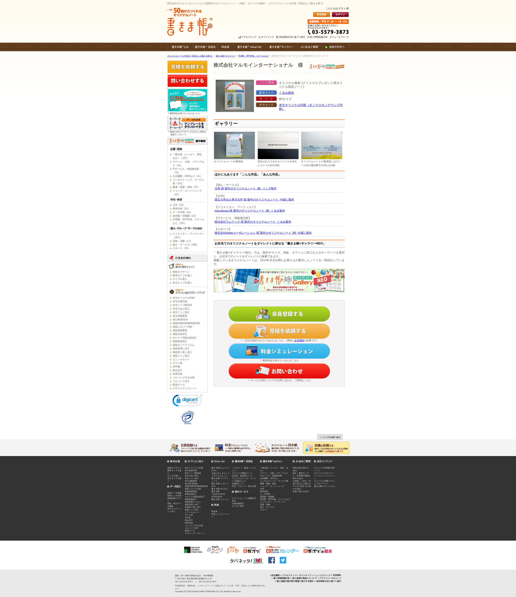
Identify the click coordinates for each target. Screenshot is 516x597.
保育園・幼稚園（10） (185, 215)
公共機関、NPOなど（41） (188, 176)
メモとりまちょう (219, 476)
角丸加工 (177, 370)
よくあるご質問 (309, 47)
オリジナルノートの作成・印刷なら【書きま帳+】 (190, 56)
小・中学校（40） (182, 212)
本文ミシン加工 (181, 312)
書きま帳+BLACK (219, 489)
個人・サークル (267, 507)
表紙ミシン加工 (181, 355)
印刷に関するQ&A (301, 491)
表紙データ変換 (174, 493)
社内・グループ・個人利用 (244, 486)
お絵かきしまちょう (220, 473)
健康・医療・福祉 (268, 483)
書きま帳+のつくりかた (324, 486)
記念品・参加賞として (242, 476)
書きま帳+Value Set (249, 47)
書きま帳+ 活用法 (204, 47)
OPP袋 (176, 366)
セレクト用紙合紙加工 (185, 337)
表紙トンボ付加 (174, 496)
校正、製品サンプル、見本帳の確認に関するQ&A (302, 475)
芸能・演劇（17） (182, 241)
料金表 (225, 47)
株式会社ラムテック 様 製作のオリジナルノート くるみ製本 (253, 221)
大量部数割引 (238, 503)
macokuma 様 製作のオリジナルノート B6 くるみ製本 (250, 210)
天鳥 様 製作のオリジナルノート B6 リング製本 (246, 188)
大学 (262, 489)
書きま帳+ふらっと (220, 499)
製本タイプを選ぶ (182, 275)
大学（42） (179, 205)
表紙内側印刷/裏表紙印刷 (186, 323)
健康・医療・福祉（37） (186, 187)
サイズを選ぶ (180, 279)
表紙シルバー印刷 (182, 326)
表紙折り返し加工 (182, 352)
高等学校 (264, 491)
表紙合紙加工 (180, 334)
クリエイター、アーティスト (273, 502)
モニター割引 (238, 506)
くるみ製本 (286, 92)
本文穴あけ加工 (181, 308)
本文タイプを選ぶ (182, 282)
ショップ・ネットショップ (272, 486)
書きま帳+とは (179, 47)
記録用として (238, 483)
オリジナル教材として (242, 473)
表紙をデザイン (181, 271)
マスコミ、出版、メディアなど (274, 473)
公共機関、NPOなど (269, 478)
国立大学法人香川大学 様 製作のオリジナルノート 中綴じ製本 (254, 199)
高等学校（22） (181, 208)
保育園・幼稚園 (267, 497)
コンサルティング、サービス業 (274, 481)
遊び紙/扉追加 (180, 319)
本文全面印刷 (180, 301)
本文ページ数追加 (182, 305)
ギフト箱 (177, 363)
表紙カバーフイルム (184, 345)
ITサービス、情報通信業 (271, 476)
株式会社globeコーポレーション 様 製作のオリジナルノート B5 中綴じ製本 (263, 232)
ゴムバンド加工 (181, 381)
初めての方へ (335, 47)
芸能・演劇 (265, 504)
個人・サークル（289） (186, 244)
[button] (187, 401)
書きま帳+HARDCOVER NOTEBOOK (218, 494)
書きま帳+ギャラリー (281, 47)
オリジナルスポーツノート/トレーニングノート (324, 475)
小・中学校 (265, 494)
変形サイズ (179, 384)
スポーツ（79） (181, 248)
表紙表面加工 (180, 341)
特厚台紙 (177, 373)
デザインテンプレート (185, 388)
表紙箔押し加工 (181, 348)
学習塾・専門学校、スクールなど (253, 56)
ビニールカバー (181, 359)
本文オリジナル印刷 (184, 297)
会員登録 (299, 340)
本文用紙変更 (180, 316)
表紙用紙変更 (180, 330)
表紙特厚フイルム (193, 502)
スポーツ (264, 510)
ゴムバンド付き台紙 (184, 377)
